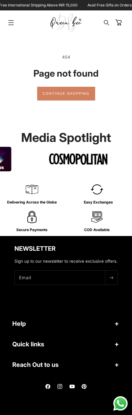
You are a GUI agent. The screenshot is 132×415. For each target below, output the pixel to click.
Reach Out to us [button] (35, 364)
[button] (11, 23)
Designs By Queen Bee (73, 413)
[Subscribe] (111, 277)
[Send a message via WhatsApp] (120, 403)
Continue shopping (66, 93)
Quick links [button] (28, 344)
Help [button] (19, 323)
